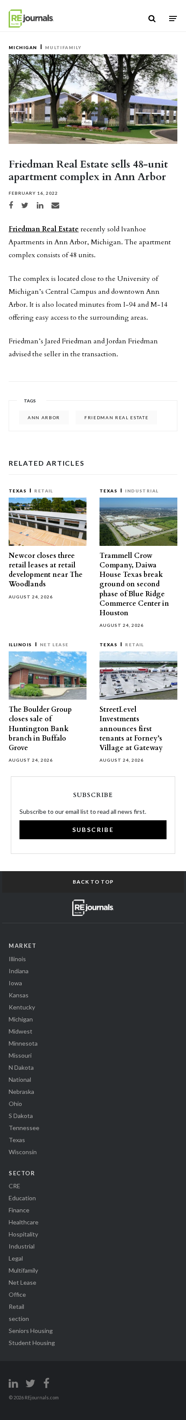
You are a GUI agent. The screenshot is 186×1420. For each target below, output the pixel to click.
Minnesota (23, 1043)
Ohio (15, 1103)
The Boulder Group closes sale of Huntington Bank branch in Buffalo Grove (40, 729)
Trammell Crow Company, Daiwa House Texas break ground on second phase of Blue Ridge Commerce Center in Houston (134, 584)
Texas (17, 490)
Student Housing (32, 1342)
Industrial (142, 490)
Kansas (19, 995)
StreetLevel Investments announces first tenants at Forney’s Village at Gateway (131, 729)
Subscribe (93, 829)
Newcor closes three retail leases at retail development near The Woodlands (46, 570)
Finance (19, 1210)
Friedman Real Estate (44, 229)
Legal (16, 1258)
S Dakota (21, 1115)
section (19, 1318)
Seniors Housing (31, 1330)
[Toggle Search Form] (152, 18)
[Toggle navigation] (173, 18)
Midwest (20, 1031)
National (20, 1079)
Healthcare (23, 1222)
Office (17, 1294)
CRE (14, 1186)
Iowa (15, 983)
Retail (43, 490)
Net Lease (54, 644)
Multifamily (63, 47)
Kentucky (22, 1007)
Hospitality (23, 1234)
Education (22, 1198)
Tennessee (24, 1127)
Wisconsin (23, 1151)
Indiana (19, 971)
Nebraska (21, 1091)
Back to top (93, 881)
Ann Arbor (44, 417)
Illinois (20, 644)
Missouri (20, 1055)
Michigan (23, 47)
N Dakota (21, 1067)
